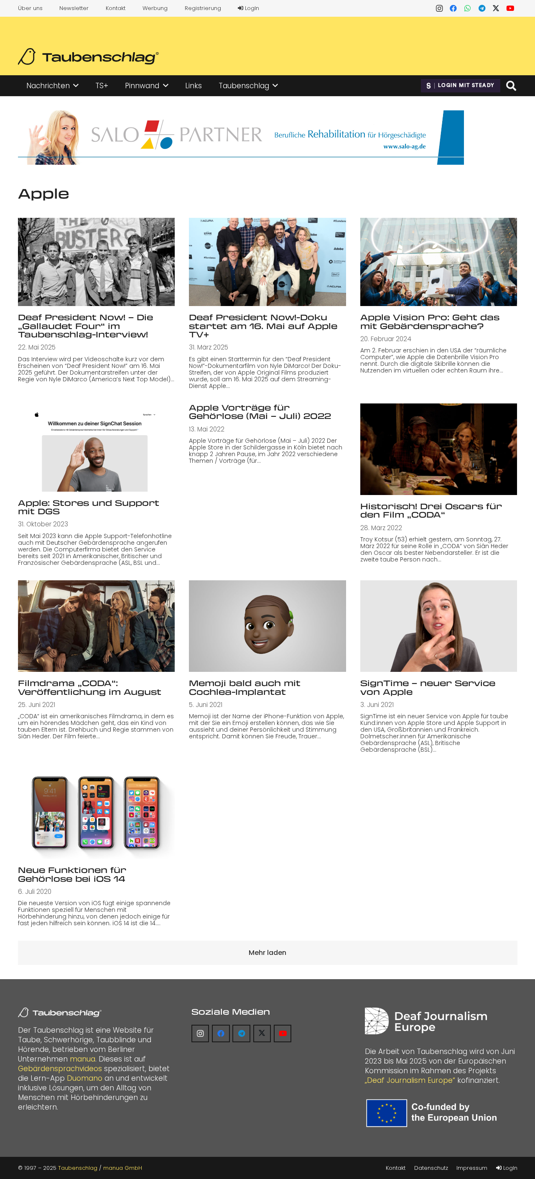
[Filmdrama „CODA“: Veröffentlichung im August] (96, 626)
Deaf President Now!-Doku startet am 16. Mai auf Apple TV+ (263, 325)
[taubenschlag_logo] (88, 56)
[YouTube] (510, 8)
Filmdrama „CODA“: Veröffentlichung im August (89, 687)
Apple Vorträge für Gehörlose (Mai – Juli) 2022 (260, 412)
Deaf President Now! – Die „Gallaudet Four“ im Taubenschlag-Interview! (85, 325)
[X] (496, 8)
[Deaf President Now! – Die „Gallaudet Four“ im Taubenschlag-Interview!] (96, 262)
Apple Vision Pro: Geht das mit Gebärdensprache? (429, 321)
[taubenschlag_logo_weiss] (60, 1013)
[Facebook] (453, 8)
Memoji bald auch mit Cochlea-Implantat (245, 687)
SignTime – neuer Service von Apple (427, 687)
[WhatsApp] (468, 8)
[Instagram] (439, 8)
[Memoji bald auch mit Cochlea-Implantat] (267, 626)
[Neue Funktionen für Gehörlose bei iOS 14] (96, 813)
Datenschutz (431, 1168)
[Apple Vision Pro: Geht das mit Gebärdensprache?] (438, 262)
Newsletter (74, 8)
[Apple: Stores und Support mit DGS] (96, 447)
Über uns (30, 8)
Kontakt (115, 8)
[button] (76, 86)
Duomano (84, 1078)
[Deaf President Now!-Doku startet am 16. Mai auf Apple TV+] (267, 262)
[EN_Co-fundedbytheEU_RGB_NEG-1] (433, 1113)
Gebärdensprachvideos (60, 1069)
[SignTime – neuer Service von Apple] (438, 626)
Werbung (155, 8)
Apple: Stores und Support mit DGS (88, 507)
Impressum (471, 1168)
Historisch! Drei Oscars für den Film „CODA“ (431, 510)
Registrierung (203, 8)
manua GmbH (122, 1168)
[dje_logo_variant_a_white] (426, 1021)
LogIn (251, 8)
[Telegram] (482, 8)
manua (82, 1059)
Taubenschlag (77, 1168)
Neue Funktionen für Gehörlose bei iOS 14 (72, 874)
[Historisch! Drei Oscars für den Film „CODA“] (438, 449)
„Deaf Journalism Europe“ (410, 1080)
